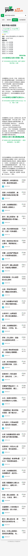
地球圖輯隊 (22, 19)
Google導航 (15, 28)
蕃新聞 (9, 19)
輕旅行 (15, 19)
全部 (3, 19)
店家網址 (5, 31)
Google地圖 (6, 28)
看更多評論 (22, 55)
